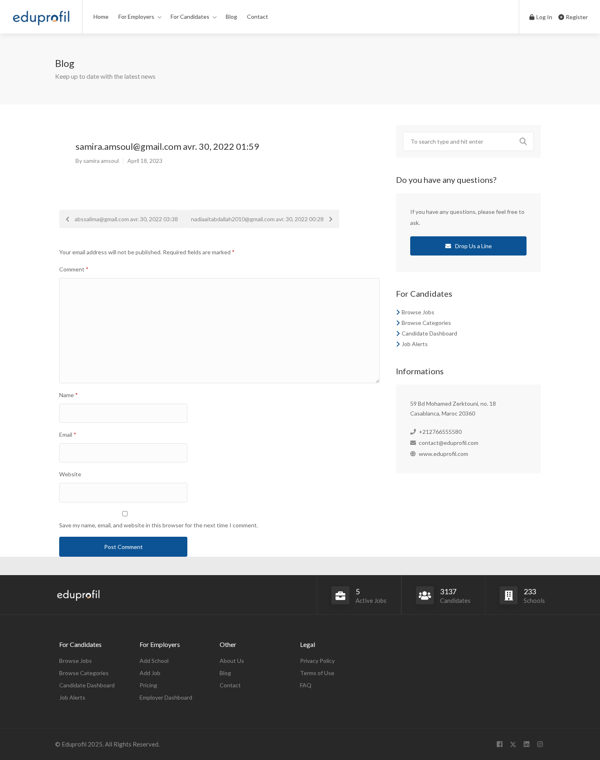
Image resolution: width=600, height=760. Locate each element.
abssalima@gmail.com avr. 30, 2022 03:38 (125, 219)
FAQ (305, 685)
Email (67, 434)
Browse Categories (426, 322)
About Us (232, 660)
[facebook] (499, 744)
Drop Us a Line (473, 245)
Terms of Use (317, 672)
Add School (154, 660)
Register (576, 16)
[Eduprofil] (41, 20)
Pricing (148, 685)
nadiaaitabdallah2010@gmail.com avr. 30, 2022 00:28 (258, 219)
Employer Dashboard (166, 697)
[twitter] (513, 744)
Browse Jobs (418, 312)
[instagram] (540, 744)
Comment (74, 269)
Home (101, 16)
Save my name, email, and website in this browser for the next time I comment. (158, 525)
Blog (231, 16)
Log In (543, 16)
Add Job (150, 672)
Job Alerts (415, 343)
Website (70, 474)
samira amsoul (101, 160)
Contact (257, 16)
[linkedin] (526, 744)
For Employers (136, 16)
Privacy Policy (317, 660)
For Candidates (190, 16)
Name (68, 394)
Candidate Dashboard (429, 333)
